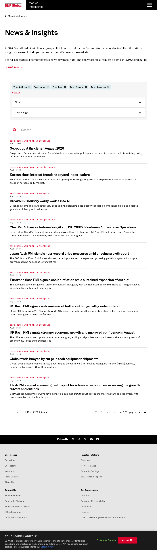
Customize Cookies (106, 540)
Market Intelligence (17, 16)
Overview (85, 460)
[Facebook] (79, 439)
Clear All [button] (16, 93)
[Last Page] (144, 412)
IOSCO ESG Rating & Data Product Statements (103, 517)
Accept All (127, 540)
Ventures (9, 471)
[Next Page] (139, 412)
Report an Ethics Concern (17, 506)
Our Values (10, 460)
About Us (9, 482)
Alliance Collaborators (16, 517)
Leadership (86, 506)
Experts (84, 512)
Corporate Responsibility (93, 501)
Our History (10, 466)
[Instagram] (85, 439)
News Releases (88, 466)
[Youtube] (91, 439)
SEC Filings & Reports (91, 476)
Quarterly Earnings (90, 471)
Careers (85, 495)
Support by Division (14, 501)
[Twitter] (73, 439)
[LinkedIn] (97, 439)
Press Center (11, 476)
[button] (29, 87)
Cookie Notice (48, 546)
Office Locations (13, 512)
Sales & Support (13, 495)
